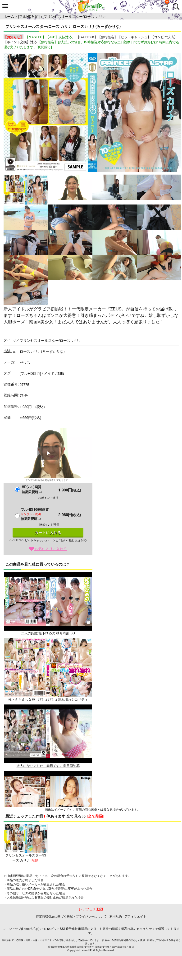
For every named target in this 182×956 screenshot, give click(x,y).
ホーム (9, 16)
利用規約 (115, 916)
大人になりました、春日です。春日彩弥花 (48, 765)
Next (175, 112)
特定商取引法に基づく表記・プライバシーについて (71, 916)
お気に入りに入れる (50, 548)
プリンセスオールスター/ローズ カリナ (25, 857)
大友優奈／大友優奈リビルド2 (48, 832)
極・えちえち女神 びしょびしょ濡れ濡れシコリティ (48, 699)
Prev (10, 112)
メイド (49, 373)
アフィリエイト (135, 916)
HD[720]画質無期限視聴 (32, 489)
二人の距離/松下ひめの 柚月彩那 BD (48, 633)
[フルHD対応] (29, 16)
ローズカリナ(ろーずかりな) (42, 351)
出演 (10, 350)
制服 (60, 373)
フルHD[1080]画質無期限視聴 (35, 514)
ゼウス (25, 362)
